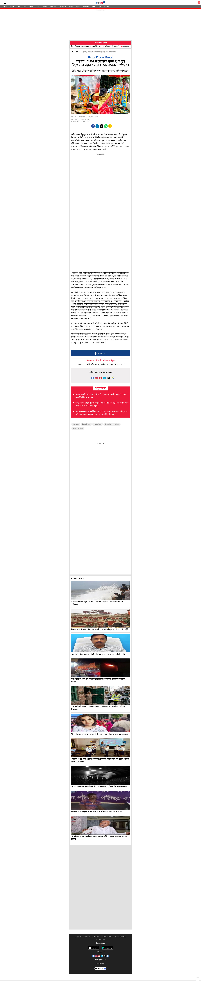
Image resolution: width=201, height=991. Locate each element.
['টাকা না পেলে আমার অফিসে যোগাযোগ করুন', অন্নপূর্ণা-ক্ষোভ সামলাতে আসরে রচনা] (100, 723)
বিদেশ (31, 7)
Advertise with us (106, 937)
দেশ (24, 7)
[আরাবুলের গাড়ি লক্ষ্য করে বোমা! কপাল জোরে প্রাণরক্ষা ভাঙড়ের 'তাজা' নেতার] (100, 643)
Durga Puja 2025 (78, 428)
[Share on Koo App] (110, 127)
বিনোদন (44, 7)
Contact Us (87, 937)
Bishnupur (76, 424)
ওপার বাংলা (53, 7)
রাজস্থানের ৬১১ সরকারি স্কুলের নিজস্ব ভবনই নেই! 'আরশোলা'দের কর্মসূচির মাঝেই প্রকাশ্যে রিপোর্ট (129, 46)
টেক (100, 7)
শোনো (5, 7)
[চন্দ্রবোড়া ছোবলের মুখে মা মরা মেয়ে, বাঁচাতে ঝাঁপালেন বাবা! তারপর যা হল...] (100, 800)
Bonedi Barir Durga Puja (112, 424)
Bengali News (86, 424)
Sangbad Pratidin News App (100, 360)
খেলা (37, 7)
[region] (100, 25)
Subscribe (96, 937)
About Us (78, 937)
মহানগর (12, 7)
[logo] (100, 3)
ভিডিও (78, 7)
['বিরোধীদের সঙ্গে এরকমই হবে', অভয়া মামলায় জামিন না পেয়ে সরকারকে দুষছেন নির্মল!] (100, 825)
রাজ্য (19, 7)
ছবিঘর (71, 7)
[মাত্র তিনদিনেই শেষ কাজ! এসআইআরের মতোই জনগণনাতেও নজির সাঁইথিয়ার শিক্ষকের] (100, 695)
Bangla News (98, 424)
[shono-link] (199, 3)
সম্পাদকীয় (86, 7)
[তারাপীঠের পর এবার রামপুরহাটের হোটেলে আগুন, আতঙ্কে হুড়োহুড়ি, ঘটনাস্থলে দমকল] (100, 667)
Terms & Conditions (120, 937)
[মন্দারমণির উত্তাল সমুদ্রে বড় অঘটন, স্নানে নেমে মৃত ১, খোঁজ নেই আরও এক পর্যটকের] (100, 590)
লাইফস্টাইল (63, 7)
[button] (93, 126)
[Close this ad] (197, 979)
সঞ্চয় (93, 7)
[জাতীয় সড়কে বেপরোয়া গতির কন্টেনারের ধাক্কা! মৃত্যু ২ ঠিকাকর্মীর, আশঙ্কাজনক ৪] (100, 775)
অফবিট (106, 7)
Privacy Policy (100, 939)
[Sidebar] (5, 3)
